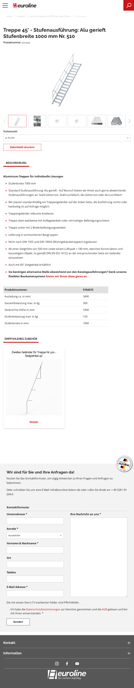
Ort (9, 558)
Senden (18, 621)
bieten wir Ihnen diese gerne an (66, 276)
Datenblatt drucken (22, 147)
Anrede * (12, 529)
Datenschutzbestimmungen (43, 609)
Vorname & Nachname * (22, 543)
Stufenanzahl (10, 131)
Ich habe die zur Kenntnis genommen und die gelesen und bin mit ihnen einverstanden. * (68, 611)
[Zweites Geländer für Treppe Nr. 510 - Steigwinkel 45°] (34, 387)
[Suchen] (129, 5)
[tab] (16, 163)
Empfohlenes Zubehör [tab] (21, 338)
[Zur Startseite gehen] (66, 5)
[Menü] (5, 5)
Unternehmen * (17, 514)
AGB (104, 609)
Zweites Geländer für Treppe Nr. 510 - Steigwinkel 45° (34, 354)
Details (34, 422)
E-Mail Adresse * (17, 587)
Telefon (11, 572)
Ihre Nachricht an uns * (85, 514)
